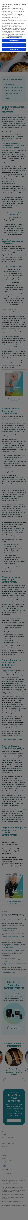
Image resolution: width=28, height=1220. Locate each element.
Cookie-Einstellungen (14, 40)
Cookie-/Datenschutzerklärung (15, 37)
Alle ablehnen (14, 45)
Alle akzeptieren (14, 49)
